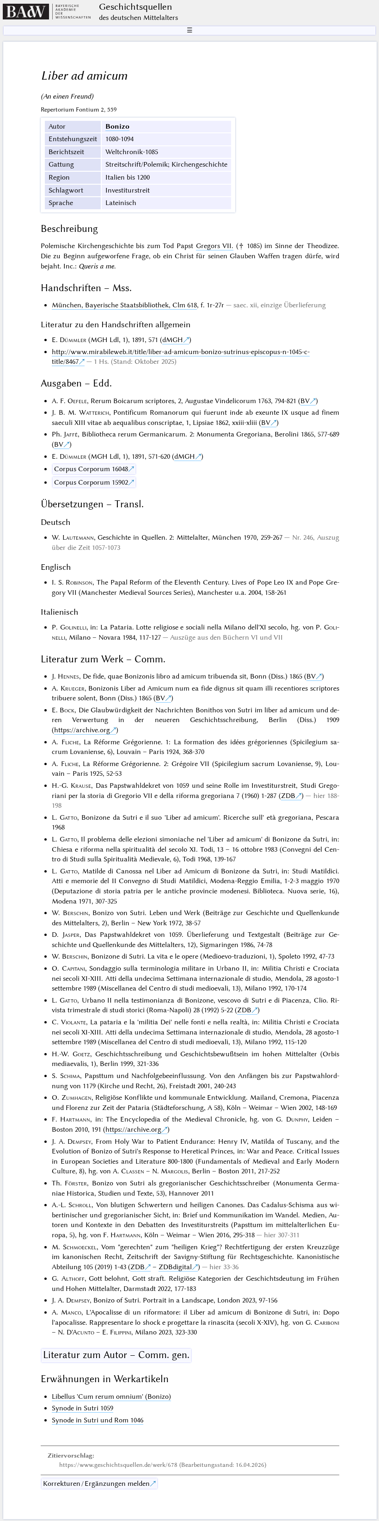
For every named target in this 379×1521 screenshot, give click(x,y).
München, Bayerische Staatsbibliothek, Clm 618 (124, 305)
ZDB (288, 796)
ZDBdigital (175, 1267)
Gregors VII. (215, 246)
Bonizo (117, 126)
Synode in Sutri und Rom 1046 (97, 1420)
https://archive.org (82, 730)
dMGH (172, 340)
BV (305, 401)
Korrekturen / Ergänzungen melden (96, 1483)
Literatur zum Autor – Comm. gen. (116, 1355)
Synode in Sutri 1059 (82, 1408)
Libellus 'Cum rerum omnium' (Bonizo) (111, 1396)
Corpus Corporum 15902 (91, 482)
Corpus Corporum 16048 (91, 469)
